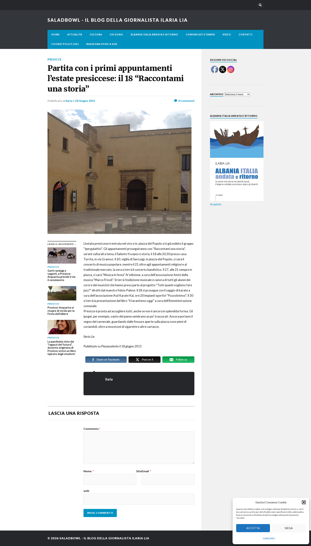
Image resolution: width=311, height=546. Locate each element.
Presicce (55, 59)
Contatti (246, 34)
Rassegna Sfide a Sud (101, 44)
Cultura (96, 34)
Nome (89, 471)
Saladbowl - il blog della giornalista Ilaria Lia (118, 20)
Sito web (113, 481)
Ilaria (69, 100)
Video (226, 34)
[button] (304, 502)
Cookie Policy (269, 538)
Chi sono (116, 34)
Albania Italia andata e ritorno (154, 34)
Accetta (253, 528)
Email (146, 471)
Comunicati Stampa (200, 34)
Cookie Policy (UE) (65, 44)
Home (55, 34)
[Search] (260, 5)
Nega (289, 528)
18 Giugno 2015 (85, 100)
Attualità (74, 34)
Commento (92, 428)
